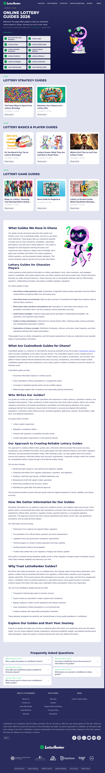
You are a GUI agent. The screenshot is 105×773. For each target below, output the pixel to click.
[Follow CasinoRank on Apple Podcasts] (99, 738)
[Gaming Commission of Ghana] (21, 758)
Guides (89, 3)
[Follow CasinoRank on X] (84, 738)
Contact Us (26, 703)
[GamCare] (67, 758)
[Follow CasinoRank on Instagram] (79, 738)
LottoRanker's (35, 27)
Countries (63, 3)
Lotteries (41, 3)
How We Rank (26, 710)
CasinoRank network (87, 351)
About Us (25, 699)
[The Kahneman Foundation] (40, 758)
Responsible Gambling (53, 706)
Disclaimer (53, 714)
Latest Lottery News (79, 699)
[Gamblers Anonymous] (53, 758)
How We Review (26, 706)
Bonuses (53, 699)
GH (6, 738)
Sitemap (26, 714)
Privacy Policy (53, 710)
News (99, 3)
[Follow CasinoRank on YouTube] (89, 738)
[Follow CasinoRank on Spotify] (94, 738)
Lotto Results (52, 3)
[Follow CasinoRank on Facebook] (74, 738)
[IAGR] (82, 758)
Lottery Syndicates (77, 3)
